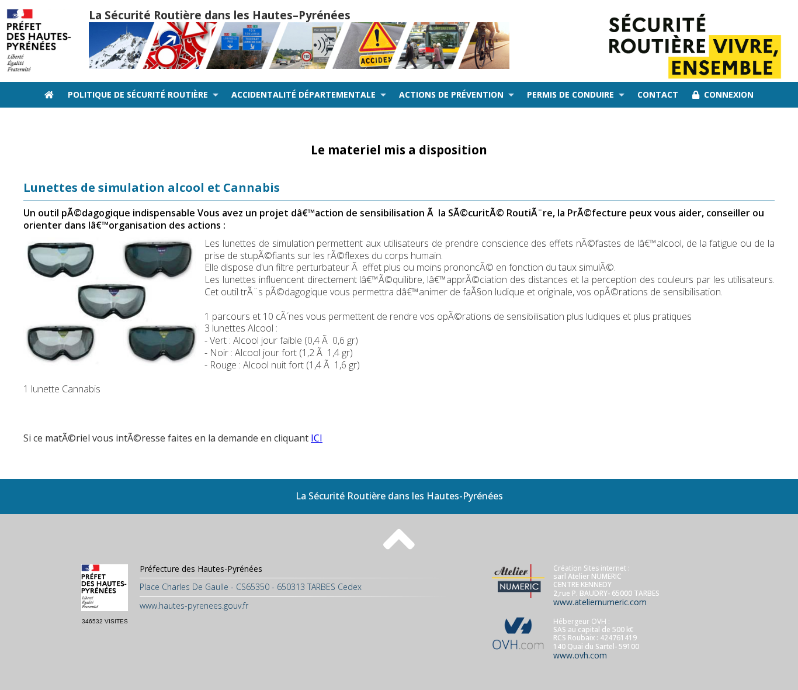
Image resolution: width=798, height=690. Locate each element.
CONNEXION (726, 94)
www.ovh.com (580, 655)
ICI (316, 438)
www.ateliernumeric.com (600, 602)
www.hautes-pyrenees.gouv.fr (194, 605)
